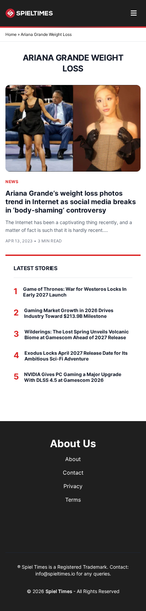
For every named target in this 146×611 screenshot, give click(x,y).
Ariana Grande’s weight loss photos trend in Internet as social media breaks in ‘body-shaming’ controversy (70, 201)
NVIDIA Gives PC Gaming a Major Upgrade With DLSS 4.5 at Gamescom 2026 (72, 377)
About (73, 459)
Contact (73, 472)
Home (11, 34)
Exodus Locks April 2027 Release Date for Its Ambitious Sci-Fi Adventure (76, 356)
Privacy (73, 486)
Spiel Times (59, 591)
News (11, 181)
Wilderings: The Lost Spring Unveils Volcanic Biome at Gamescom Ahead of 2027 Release (76, 335)
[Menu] (134, 13)
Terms (73, 499)
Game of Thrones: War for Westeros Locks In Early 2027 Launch (75, 292)
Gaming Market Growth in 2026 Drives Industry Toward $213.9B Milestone (68, 313)
